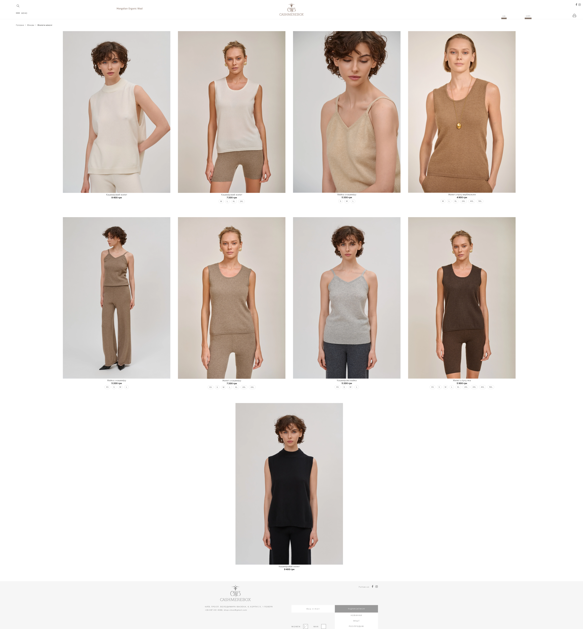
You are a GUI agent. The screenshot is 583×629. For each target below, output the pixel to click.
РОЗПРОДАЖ (356, 626)
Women (296, 626)
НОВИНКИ (356, 615)
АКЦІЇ (356, 621)
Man (315, 626)
